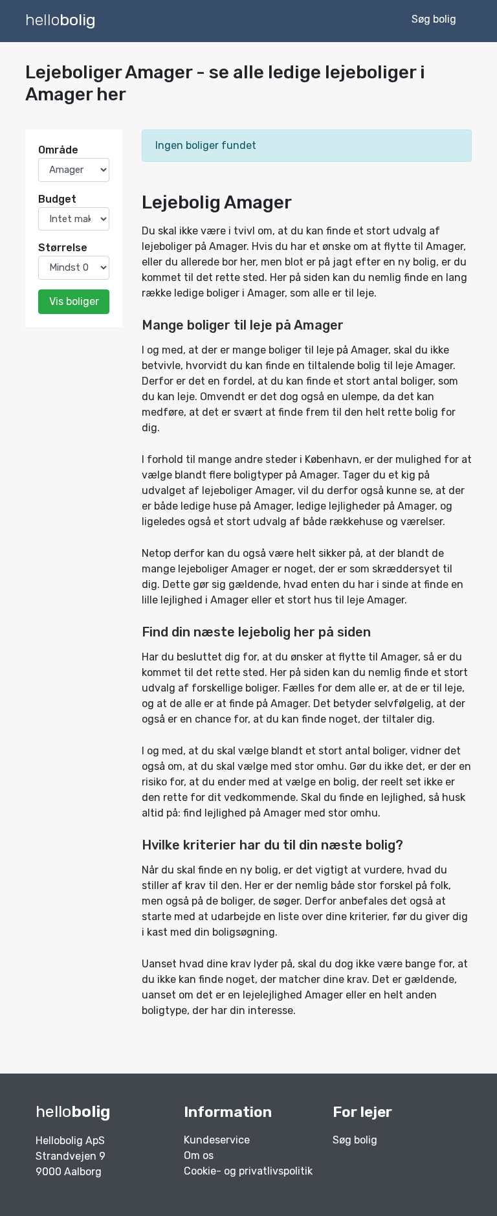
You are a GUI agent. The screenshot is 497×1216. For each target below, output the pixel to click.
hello (60, 19)
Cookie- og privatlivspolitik (248, 1171)
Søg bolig (355, 1140)
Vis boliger (74, 301)
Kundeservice (217, 1140)
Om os (199, 1155)
